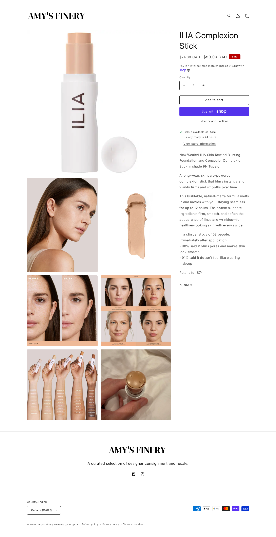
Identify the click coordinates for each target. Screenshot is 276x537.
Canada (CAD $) (42, 510)
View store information (199, 143)
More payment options (214, 121)
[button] (229, 15)
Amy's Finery (45, 524)
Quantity (184, 77)
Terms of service (133, 524)
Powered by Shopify (66, 524)
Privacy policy (110, 524)
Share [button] (188, 285)
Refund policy (90, 524)
